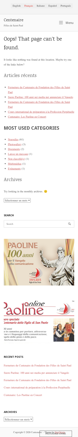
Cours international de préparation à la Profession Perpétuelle (41, 111)
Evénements (14, 168)
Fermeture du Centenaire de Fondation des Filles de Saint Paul (37, 365)
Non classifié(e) (16, 159)
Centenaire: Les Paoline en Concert (27, 116)
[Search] (69, 224)
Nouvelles (13, 139)
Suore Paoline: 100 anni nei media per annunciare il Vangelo (40, 97)
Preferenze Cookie (55, 433)
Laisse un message (18, 154)
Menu (69, 23)
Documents (14, 149)
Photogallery (15, 144)
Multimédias (15, 163)
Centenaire (13, 20)
